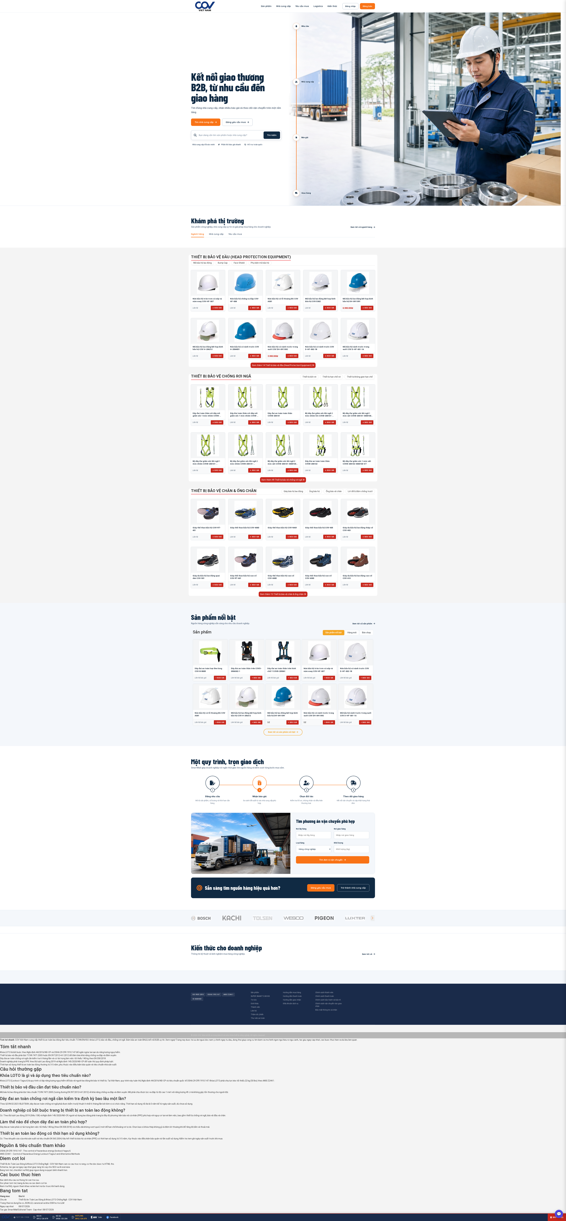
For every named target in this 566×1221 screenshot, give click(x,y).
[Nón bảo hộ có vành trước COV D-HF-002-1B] (320, 331)
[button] (372, 918)
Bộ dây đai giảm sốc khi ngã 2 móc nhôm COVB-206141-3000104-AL (244, 463)
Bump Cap (223, 263)
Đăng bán (367, 6)
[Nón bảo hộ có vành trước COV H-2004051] (245, 331)
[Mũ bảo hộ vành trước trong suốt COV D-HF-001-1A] (358, 331)
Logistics (318, 6)
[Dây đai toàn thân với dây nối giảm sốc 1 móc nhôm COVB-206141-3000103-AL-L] (245, 397)
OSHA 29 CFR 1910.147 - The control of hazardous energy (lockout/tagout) (35, 1151)
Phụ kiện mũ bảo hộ (260, 263)
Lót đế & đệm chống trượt (360, 491)
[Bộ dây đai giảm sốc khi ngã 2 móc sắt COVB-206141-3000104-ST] (283, 445)
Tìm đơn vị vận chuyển (331, 860)
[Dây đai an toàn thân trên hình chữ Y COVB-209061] (283, 652)
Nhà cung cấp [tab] (216, 234)
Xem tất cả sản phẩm (362, 624)
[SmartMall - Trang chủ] (205, 6)
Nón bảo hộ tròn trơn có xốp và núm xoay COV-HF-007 (318, 669)
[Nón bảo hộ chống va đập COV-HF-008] (245, 283)
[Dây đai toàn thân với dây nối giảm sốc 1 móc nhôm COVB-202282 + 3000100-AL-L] (208, 397)
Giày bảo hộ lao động (293, 491)
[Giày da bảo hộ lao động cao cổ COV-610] (358, 560)
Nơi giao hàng (339, 829)
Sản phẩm (266, 6)
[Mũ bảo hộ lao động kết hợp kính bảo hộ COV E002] (320, 283)
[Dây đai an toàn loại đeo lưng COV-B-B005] (210, 652)
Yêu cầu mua (302, 6)
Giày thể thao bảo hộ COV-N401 (282, 528)
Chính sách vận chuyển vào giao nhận (328, 1004)
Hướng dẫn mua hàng (292, 992)
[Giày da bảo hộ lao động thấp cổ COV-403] (358, 512)
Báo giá (218, 308)
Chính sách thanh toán (324, 996)
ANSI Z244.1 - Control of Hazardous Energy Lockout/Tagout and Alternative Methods (40, 1154)
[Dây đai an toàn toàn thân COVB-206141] (283, 397)
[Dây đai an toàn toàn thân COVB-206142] (320, 445)
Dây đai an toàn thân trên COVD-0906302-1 (246, 669)
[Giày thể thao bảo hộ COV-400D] (245, 512)
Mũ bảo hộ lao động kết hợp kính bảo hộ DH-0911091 (282, 714)
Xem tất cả (367, 954)
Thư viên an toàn (258, 1018)
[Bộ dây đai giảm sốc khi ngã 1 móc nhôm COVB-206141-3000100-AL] (208, 445)
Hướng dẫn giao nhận (292, 1000)
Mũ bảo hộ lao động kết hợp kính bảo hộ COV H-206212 (246, 714)
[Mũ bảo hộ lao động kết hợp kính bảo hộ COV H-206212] (208, 331)
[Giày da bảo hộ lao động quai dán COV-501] (208, 560)
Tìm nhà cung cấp (204, 122)
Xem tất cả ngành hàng (361, 227)
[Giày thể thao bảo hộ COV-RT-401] (208, 512)
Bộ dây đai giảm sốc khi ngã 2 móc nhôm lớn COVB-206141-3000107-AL (319, 416)
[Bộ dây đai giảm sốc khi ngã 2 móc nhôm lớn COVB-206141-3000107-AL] (320, 397)
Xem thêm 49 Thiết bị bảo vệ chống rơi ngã (281, 480)
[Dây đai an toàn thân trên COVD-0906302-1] (246, 652)
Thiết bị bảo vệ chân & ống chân (223, 491)
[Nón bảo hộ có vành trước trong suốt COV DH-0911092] (283, 331)
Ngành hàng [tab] (197, 234)
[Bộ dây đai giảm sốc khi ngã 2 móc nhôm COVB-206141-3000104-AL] (245, 445)
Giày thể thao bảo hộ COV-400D (244, 528)
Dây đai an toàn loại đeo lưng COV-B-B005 (208, 669)
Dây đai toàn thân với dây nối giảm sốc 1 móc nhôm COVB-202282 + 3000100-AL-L (206, 416)
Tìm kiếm (272, 135)
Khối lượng (338, 843)
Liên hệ (253, 1011)
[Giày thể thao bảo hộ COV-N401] (283, 512)
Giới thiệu (255, 1003)
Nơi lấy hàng (301, 829)
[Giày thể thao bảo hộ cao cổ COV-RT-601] (245, 560)
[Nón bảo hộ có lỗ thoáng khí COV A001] (283, 283)
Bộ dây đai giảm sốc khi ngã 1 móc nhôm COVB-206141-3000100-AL (206, 463)
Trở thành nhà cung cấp (353, 888)
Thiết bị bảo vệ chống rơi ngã (221, 376)
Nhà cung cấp (283, 6)
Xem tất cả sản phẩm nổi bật (281, 732)
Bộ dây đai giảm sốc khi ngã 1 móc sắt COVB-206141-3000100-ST (357, 416)
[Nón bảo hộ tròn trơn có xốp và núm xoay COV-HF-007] (208, 283)
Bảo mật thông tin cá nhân (326, 1010)
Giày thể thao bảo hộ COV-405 (319, 528)
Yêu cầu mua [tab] (235, 234)
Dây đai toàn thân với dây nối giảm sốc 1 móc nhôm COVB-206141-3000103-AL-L (244, 416)
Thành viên (255, 1007)
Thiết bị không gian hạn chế (360, 377)
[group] (205, 918)
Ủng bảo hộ (314, 491)
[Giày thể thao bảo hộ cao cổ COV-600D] (283, 560)
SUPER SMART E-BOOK (260, 996)
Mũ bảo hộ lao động (202, 263)
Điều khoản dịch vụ (290, 1003)
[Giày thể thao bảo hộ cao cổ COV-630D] (320, 560)
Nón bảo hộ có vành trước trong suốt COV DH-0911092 (319, 714)
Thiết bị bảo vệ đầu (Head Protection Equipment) (241, 257)
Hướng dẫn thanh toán (292, 996)
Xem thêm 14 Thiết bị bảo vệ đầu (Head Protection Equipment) (282, 365)
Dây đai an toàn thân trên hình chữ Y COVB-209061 (281, 669)
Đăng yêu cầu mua (236, 122)
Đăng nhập (350, 6)
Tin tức (254, 1000)
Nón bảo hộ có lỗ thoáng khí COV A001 (210, 714)
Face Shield (239, 263)
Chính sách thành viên (324, 992)
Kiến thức (332, 6)
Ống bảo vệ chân (334, 491)
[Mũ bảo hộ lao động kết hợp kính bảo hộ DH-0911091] (358, 283)
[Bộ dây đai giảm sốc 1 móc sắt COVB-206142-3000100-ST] (358, 445)
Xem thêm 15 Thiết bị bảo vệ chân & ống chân (282, 594)
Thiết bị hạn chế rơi (332, 377)
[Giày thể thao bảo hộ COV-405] (320, 512)
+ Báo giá (219, 678)
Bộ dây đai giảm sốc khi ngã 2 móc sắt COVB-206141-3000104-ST (282, 463)
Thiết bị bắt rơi (309, 377)
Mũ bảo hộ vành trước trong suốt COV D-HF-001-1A (355, 714)
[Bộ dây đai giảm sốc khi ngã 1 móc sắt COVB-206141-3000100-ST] (358, 397)
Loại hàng (300, 843)
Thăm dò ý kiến (257, 1014)
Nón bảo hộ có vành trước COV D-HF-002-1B (354, 669)
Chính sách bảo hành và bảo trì (328, 1000)
